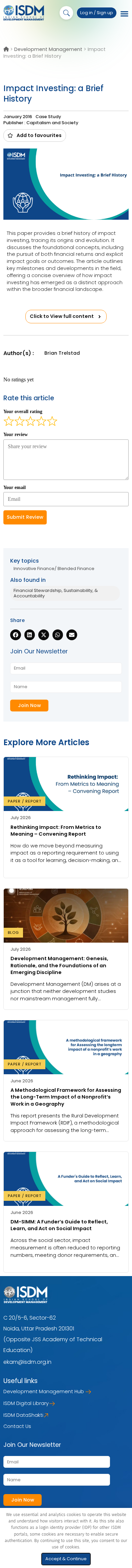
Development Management (48, 49)
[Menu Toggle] (124, 14)
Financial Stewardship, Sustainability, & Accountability (56, 593)
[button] (34, 135)
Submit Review (25, 517)
